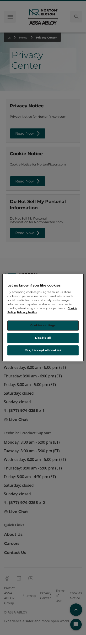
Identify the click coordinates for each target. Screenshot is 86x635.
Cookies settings (43, 325)
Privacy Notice (27, 312)
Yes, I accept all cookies (43, 350)
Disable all (43, 338)
